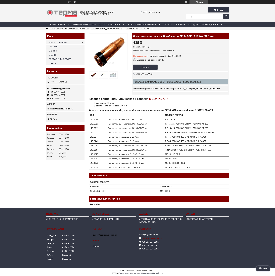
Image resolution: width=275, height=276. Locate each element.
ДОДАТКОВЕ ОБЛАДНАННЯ (205, 24)
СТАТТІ (52, 55)
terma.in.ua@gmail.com (60, 89)
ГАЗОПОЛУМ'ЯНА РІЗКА (174, 24)
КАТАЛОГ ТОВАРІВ (58, 42)
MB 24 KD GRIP (159, 98)
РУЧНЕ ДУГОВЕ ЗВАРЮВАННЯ (142, 24)
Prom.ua (151, 271)
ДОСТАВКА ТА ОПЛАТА (60, 59)
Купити (145, 67)
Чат (265, 268)
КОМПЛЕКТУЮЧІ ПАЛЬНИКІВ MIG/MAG (72, 29)
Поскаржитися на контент (129, 273)
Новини (52, 63)
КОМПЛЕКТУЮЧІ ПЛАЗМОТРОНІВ (62, 219)
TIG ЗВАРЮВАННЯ (111, 24)
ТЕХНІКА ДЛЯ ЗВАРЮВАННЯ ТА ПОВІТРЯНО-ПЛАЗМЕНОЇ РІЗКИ (160, 220)
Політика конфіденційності (152, 273)
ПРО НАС (53, 46)
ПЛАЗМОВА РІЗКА (57, 24)
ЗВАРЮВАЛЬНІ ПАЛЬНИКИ (106, 219)
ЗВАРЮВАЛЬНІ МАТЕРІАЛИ (200, 219)
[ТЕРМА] (62, 17)
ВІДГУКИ (53, 51)
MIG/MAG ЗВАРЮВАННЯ (84, 24)
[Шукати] (226, 16)
